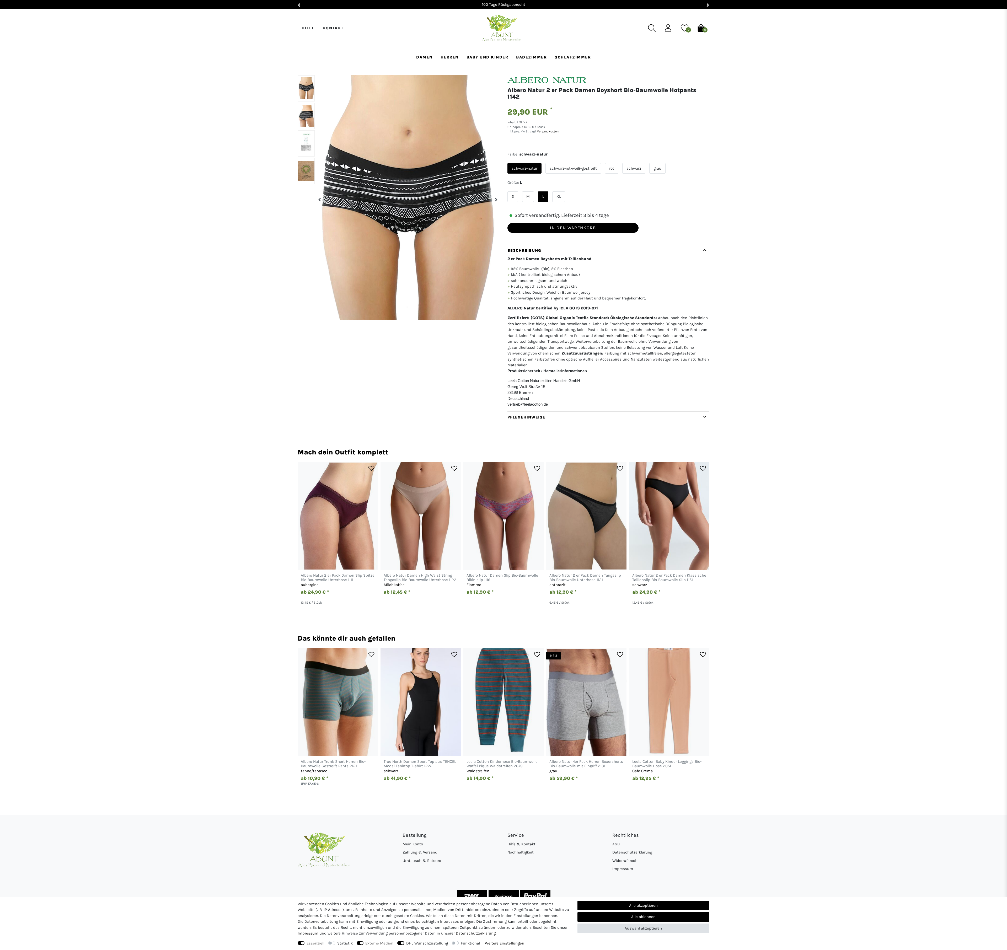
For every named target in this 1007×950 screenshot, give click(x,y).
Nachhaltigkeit (520, 852)
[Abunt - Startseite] (501, 28)
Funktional (470, 943)
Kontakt (333, 28)
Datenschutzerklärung (632, 852)
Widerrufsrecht (625, 860)
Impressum (622, 868)
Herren (450, 57)
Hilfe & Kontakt (521, 844)
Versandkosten (547, 131)
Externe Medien (379, 943)
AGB (616, 844)
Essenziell (315, 943)
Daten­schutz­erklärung (476, 933)
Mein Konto (413, 844)
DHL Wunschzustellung (427, 943)
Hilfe (308, 28)
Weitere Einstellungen (504, 943)
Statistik (345, 943)
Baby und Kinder (487, 57)
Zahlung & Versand (420, 852)
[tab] (608, 328)
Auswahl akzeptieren (643, 928)
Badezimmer (531, 57)
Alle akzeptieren (643, 905)
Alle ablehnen (643, 916)
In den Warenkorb (573, 227)
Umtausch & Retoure (422, 860)
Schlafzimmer (573, 57)
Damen (424, 57)
